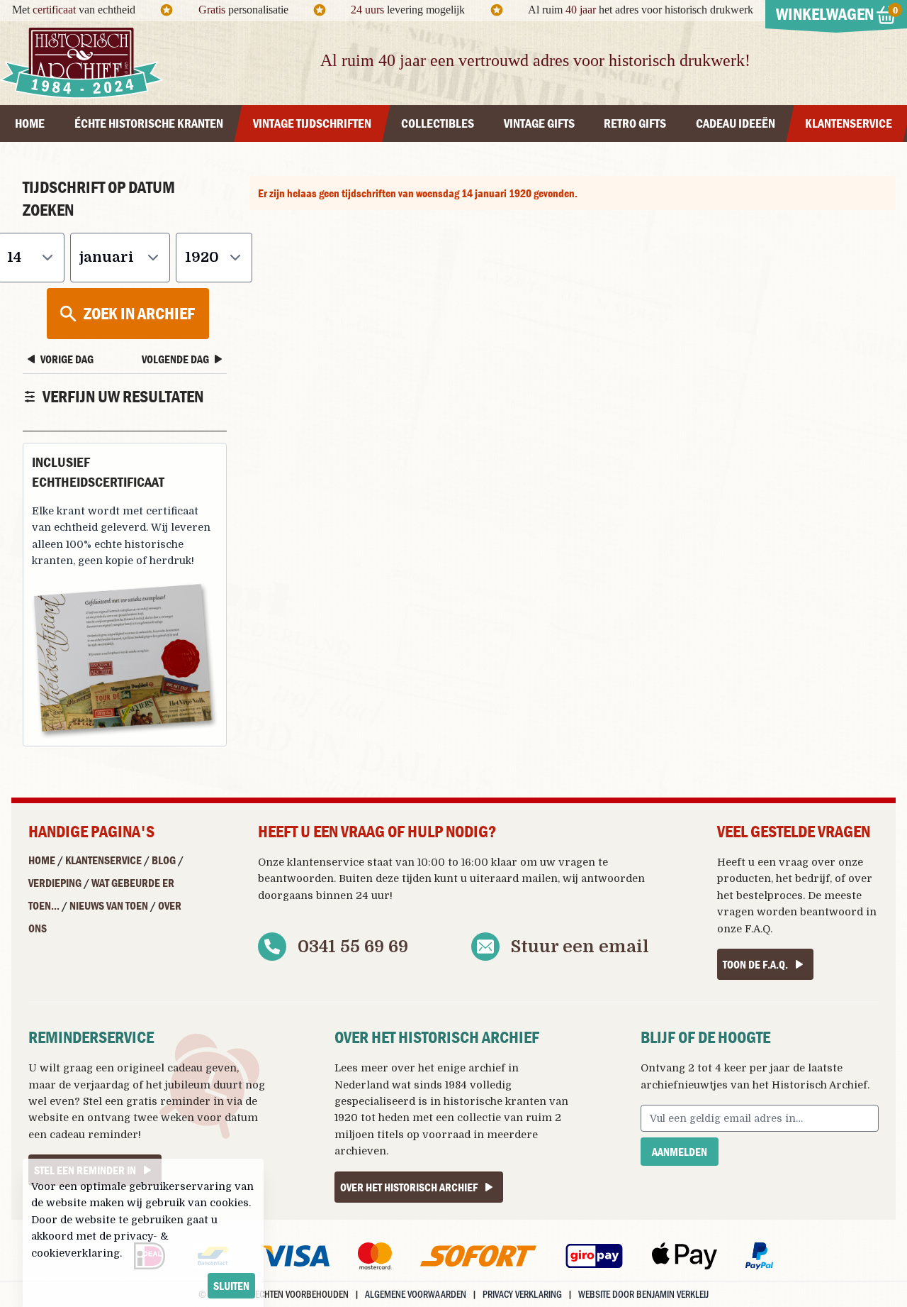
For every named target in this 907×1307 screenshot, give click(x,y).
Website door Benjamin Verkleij (643, 1294)
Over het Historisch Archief (409, 1187)
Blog (164, 860)
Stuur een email (580, 946)
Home (41, 860)
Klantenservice (103, 860)
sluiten (231, 1286)
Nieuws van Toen (108, 905)
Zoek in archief (139, 313)
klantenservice (325, 862)
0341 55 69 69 (353, 946)
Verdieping (54, 883)
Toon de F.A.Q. (755, 964)
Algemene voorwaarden (415, 1294)
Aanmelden (679, 1152)
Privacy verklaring (522, 1294)
